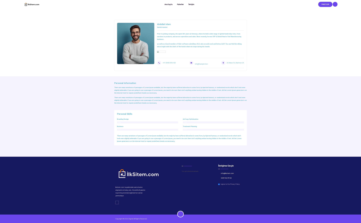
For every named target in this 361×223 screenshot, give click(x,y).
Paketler (180, 4)
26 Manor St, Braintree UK (235, 63)
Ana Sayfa (168, 4)
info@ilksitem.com (227, 173)
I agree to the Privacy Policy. (230, 184)
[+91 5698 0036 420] (159, 63)
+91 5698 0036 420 (169, 63)
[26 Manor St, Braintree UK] (223, 63)
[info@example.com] (191, 63)
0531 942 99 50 (226, 178)
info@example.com (201, 64)
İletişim (191, 4)
